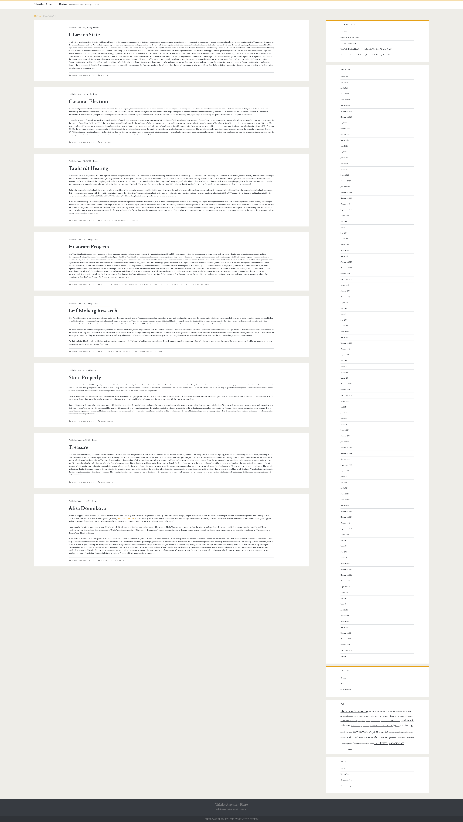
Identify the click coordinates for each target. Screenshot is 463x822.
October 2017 (345, 297)
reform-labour (180, 285)
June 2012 (343, 604)
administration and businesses (382, 711)
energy (134, 221)
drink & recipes (400, 716)
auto (409, 711)
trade (377, 743)
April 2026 (344, 88)
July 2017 (343, 308)
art (103, 285)
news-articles (131, 352)
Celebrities (107, 561)
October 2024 (345, 129)
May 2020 (344, 163)
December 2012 (346, 569)
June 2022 (344, 146)
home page (360, 726)
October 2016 (345, 349)
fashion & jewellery (375, 721)
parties (158, 285)
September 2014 (346, 465)
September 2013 (346, 529)
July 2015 (343, 407)
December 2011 (345, 633)
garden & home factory (393, 721)
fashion (133, 285)
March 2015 (344, 430)
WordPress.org (345, 786)
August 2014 (344, 471)
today (372, 744)
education (408, 716)
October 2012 (345, 581)
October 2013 (345, 523)
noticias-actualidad (151, 352)
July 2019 (343, 222)
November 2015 (346, 384)
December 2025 (346, 111)
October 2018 (345, 274)
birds (109, 285)
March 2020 (344, 175)
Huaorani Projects (89, 246)
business (350, 716)
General (343, 678)
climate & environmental (115, 221)
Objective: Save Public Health (350, 37)
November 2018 (346, 268)
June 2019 (343, 227)
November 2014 (346, 453)
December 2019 (346, 192)
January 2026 (345, 105)
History (105, 76)
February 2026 (345, 100)
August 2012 (344, 593)
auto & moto (343, 716)
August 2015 (344, 401)
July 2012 (343, 598)
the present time (365, 744)
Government (145, 285)
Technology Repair (346, 744)
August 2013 (344, 535)
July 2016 (343, 361)
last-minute (107, 352)
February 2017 (345, 332)
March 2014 (344, 494)
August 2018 (344, 285)
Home (37, 16)
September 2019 (346, 210)
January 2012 (344, 627)
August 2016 (344, 355)
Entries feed (344, 774)
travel (384, 743)
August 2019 (344, 216)
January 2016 (344, 378)
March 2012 (344, 616)
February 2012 (345, 622)
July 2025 (343, 123)
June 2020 (344, 158)
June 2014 (343, 477)
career (356, 716)
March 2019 (344, 245)
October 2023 (345, 134)
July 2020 (343, 152)
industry (366, 726)
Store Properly (85, 377)
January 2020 (345, 187)
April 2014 (344, 488)
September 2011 (346, 650)
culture (119, 561)
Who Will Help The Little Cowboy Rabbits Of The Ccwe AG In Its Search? (366, 49)
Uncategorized (87, 76)
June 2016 (343, 366)
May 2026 (344, 82)
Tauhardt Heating (88, 168)
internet (373, 725)
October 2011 (345, 645)
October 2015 (345, 390)
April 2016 (344, 372)
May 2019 (343, 233)
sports (392, 737)
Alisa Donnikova (87, 508)
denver (96, 27)
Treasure (78, 447)
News (74, 76)
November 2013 (346, 517)
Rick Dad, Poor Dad (126, 518)
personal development (407, 732)
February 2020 (345, 181)
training (195, 285)
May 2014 (343, 482)
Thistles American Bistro (50, 4)
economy (106, 142)
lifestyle (397, 726)
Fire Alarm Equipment (348, 43)
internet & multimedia (385, 726)
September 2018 (346, 279)
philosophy (343, 737)
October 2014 (345, 459)
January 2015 (344, 442)
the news (357, 743)
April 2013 (343, 558)
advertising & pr (400, 711)
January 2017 (344, 337)
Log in (342, 768)
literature (107, 482)
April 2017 (344, 326)
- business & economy (354, 711)
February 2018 (345, 291)
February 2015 (345, 436)
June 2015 (343, 413)
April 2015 (343, 424)
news (118, 352)
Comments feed (346, 780)
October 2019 (345, 204)
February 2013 (345, 564)
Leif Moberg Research (93, 311)
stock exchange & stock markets (404, 737)
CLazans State (84, 34)
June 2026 (344, 77)
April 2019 (344, 239)
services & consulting (378, 737)
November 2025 (346, 117)
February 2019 (345, 250)
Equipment (366, 721)
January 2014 (344, 506)
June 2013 (343, 546)
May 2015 (343, 419)
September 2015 (346, 395)
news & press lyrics (374, 731)
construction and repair (366, 716)
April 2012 (344, 610)
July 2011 (343, 656)
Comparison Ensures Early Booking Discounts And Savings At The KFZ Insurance (369, 55)
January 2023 (344, 140)
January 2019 (344, 256)
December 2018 (346, 262)
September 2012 (346, 587)
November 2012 (346, 575)
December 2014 (346, 448)
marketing (107, 421)
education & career (348, 720)
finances (383, 721)
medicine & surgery (346, 732)
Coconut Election (88, 101)
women (205, 285)
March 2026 (344, 94)
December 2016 (346, 343)
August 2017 (344, 303)
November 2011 (345, 639)
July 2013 (343, 540)
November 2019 (346, 198)
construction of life (382, 716)
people (167, 285)
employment (120, 285)
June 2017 (343, 314)
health (353, 726)
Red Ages (343, 32)
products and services (356, 737)
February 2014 (345, 500)
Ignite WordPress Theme (219, 819)
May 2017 (343, 320)
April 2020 (344, 169)
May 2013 (343, 552)
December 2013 (346, 511)
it (394, 725)
